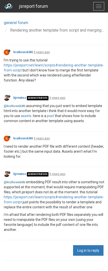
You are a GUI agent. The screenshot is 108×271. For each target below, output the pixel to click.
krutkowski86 (23, 52)
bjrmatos (19, 98)
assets (26, 116)
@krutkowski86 (14, 106)
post (50, 116)
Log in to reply (88, 250)
